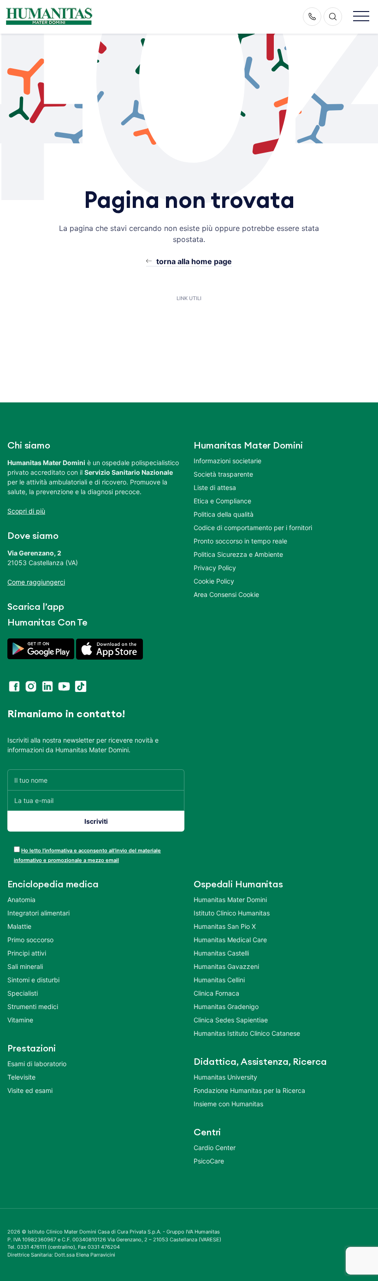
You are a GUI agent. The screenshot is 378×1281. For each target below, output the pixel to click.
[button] (361, 17)
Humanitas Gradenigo (226, 1006)
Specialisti (22, 993)
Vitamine (20, 1020)
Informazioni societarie (227, 461)
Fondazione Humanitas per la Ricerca (249, 1090)
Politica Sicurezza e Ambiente (238, 554)
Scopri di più (26, 511)
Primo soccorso (30, 940)
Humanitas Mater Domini (230, 899)
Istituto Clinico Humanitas (232, 913)
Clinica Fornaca (216, 993)
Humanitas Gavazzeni (226, 966)
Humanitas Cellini (219, 980)
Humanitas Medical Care (230, 940)
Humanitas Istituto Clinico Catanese (247, 1033)
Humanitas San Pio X (225, 926)
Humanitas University (225, 1077)
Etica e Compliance (222, 501)
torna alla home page (194, 261)
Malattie (19, 926)
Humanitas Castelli (221, 953)
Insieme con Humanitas (228, 1104)
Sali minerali (25, 966)
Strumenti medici (32, 1006)
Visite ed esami (30, 1090)
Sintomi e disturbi (33, 980)
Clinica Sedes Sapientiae (231, 1020)
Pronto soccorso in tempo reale (240, 541)
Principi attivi (26, 953)
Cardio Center (215, 1147)
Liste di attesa (215, 487)
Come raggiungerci (36, 582)
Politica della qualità (224, 514)
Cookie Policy (214, 581)
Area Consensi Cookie (226, 594)
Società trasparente (223, 474)
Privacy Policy (215, 568)
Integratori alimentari (38, 913)
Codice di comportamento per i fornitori (253, 527)
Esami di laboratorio (36, 1064)
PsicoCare (209, 1161)
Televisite (21, 1077)
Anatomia (21, 899)
